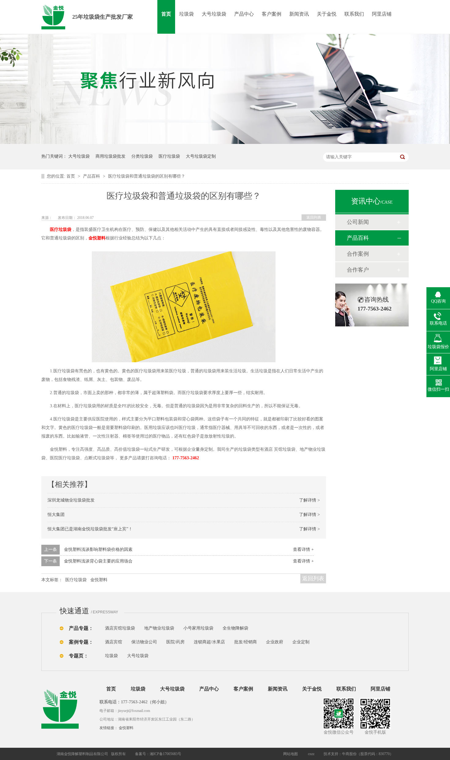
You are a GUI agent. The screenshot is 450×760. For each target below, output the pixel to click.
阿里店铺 (382, 14)
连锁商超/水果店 (209, 642)
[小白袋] (258, 628)
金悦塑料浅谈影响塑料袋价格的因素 (98, 549)
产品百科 (92, 176)
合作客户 (358, 270)
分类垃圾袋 (142, 156)
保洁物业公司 (144, 642)
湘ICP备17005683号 (165, 754)
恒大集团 (56, 514)
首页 (166, 14)
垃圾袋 (186, 14)
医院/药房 (175, 642)
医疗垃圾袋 (169, 156)
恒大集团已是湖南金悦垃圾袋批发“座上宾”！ (90, 529)
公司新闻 (358, 222)
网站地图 (290, 754)
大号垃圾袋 (214, 14)
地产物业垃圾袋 (159, 628)
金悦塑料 (97, 238)
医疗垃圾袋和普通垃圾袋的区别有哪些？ (146, 176)
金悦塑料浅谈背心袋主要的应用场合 (98, 561)
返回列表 (313, 217)
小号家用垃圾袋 (198, 628)
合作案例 (358, 254)
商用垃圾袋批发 (111, 156)
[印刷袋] (270, 628)
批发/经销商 (245, 642)
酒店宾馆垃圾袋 (120, 628)
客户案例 (271, 14)
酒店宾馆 (113, 642)
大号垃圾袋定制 (201, 156)
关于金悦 (326, 14)
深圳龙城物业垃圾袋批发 (71, 500)
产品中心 (244, 14)
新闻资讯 (299, 14)
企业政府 (274, 642)
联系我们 (354, 14)
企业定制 (300, 642)
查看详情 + (303, 549)
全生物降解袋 (235, 628)
